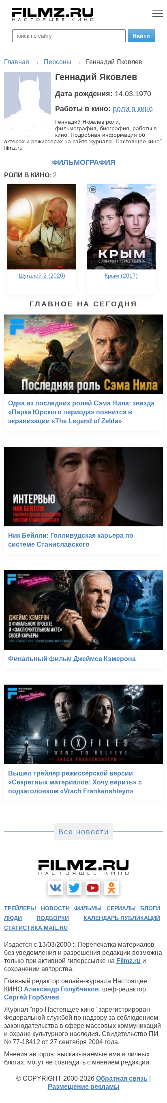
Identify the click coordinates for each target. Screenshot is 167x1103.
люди (13, 918)
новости (55, 908)
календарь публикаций (122, 918)
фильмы (88, 908)
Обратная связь (122, 1078)
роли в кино (133, 109)
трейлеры (20, 908)
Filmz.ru (128, 960)
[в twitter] (74, 888)
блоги (150, 908)
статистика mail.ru (36, 927)
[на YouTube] (93, 888)
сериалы (121, 908)
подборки (52, 918)
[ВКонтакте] (55, 888)
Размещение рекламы (84, 1086)
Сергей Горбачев (31, 997)
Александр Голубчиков (61, 989)
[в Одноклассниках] (111, 888)
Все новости (83, 832)
